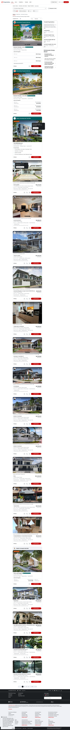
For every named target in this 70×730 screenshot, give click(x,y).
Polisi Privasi (11, 721)
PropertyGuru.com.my (11, 705)
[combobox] (30, 8)
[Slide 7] (29, 322)
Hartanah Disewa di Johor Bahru (27, 723)
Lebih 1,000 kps (46, 45)
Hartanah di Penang (38, 723)
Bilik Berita (19, 694)
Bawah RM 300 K (52, 36)
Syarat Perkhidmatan (18, 728)
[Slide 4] (27, 44)
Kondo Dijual (24, 713)
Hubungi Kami (20, 693)
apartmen (51, 27)
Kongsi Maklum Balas (21, 695)
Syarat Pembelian (30, 728)
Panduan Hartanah (11, 714)
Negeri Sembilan (31, 5)
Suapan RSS (50, 723)
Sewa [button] (16, 2)
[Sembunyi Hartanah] (38, 25)
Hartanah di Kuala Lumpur (39, 721)
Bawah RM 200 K (46, 36)
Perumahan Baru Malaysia (52, 712)
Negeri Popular (37, 719)
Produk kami (10, 695)
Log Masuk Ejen (50, 721)
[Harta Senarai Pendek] (40, 25)
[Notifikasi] (62, 2)
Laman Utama (15, 5)
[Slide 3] (26, 251)
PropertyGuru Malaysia (12, 712)
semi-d (55, 27)
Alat (49, 719)
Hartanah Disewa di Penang (26, 722)
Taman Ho (45, 31)
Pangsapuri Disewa (38, 714)
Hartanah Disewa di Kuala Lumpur (27, 721)
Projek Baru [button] (21, 2)
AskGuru (9, 713)
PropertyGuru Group (12, 693)
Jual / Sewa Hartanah (51, 722)
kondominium (48, 27)
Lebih (30, 2)
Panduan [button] (26, 2)
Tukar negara (46, 693)
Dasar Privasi (24, 728)
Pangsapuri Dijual (24, 714)
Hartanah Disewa (38, 712)
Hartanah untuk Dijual (23, 5)
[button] (14, 14)
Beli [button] (12, 2)
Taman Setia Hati (50, 31)
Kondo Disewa (37, 713)
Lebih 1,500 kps (51, 45)
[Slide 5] (28, 352)
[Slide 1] (25, 44)
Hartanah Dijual (24, 712)
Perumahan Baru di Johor (52, 713)
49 (32, 686)
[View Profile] (18, 162)
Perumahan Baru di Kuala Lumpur (53, 714)
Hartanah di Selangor (38, 722)
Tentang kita (10, 694)
